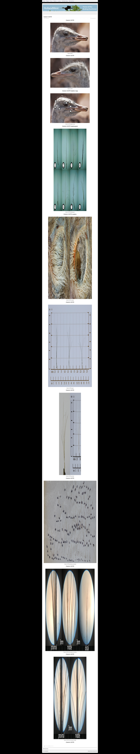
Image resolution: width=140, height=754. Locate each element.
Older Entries (46, 748)
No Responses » (93, 18)
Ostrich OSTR (48, 17)
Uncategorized (47, 18)
